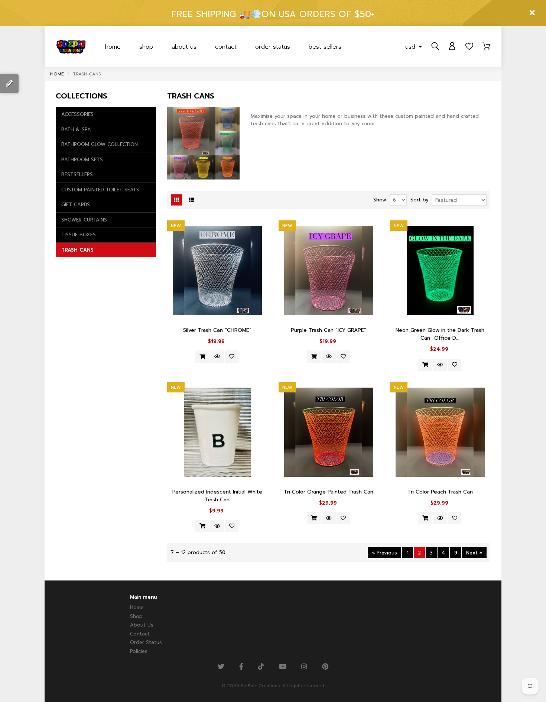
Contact (226, 46)
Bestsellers (77, 174)
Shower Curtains (84, 219)
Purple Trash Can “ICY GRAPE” (328, 330)
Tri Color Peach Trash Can (440, 492)
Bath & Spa (76, 129)
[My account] (452, 46)
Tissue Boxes (78, 234)
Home (113, 46)
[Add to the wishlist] (231, 356)
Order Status (272, 46)
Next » (474, 552)
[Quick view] (217, 356)
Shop (146, 46)
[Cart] (486, 46)
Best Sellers (325, 46)
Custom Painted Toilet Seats (100, 189)
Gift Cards (75, 204)
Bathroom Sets (82, 159)
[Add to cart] (202, 356)
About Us (184, 46)
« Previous (384, 552)
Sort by (419, 199)
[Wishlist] (469, 46)
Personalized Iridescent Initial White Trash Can (217, 496)
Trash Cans (77, 249)
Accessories (77, 114)
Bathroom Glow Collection (99, 144)
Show (379, 199)
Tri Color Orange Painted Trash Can (328, 492)
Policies (138, 651)
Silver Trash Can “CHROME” (217, 330)
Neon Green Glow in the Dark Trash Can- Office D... (440, 334)
